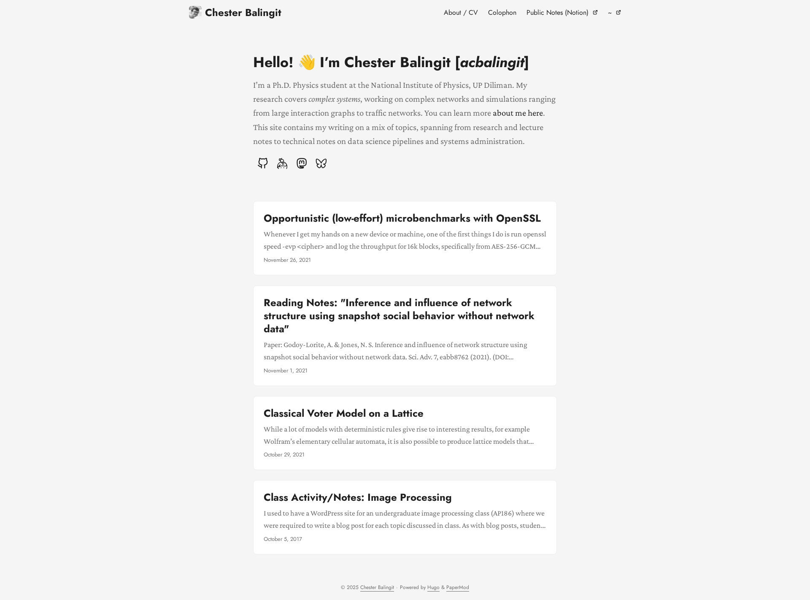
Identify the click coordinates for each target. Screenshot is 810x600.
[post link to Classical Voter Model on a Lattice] (405, 433)
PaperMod (457, 587)
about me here (518, 112)
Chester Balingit (243, 12)
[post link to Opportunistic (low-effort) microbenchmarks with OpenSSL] (405, 238)
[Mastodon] (301, 163)
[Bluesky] (321, 163)
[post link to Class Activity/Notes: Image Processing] (405, 517)
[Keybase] (282, 163)
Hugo (433, 587)
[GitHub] (263, 163)
